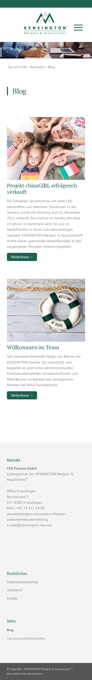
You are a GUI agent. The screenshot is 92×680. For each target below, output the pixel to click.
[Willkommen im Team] (46, 310)
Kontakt (12, 598)
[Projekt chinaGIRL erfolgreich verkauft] (46, 148)
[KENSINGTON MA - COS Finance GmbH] (46, 21)
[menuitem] (78, 27)
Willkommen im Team (33, 347)
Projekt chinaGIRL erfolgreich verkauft (42, 188)
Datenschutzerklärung (22, 582)
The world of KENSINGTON (26, 638)
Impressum (14, 590)
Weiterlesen (20, 256)
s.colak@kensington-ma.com (29, 525)
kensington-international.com (25, 673)
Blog (10, 630)
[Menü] (78, 27)
